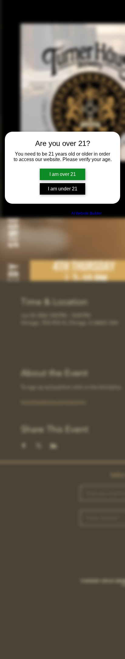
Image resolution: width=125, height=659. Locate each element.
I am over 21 (62, 174)
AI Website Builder (86, 213)
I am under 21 (62, 188)
